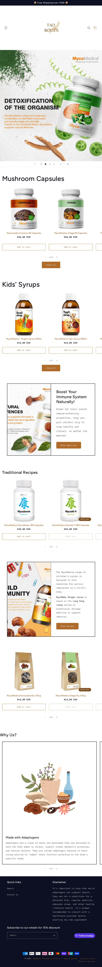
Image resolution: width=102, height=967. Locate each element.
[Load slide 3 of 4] (50, 164)
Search (10, 888)
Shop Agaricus (69, 445)
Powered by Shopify (51, 958)
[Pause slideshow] (67, 164)
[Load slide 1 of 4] (41, 164)
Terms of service (87, 961)
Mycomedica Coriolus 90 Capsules (24, 233)
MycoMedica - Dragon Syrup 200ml (24, 339)
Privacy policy (88, 958)
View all (51, 265)
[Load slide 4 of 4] (54, 164)
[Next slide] (60, 164)
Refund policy (70, 958)
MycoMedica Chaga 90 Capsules (70, 233)
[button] (6, 28)
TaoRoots (37, 958)
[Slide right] (57, 257)
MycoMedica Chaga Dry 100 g (71, 695)
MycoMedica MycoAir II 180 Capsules (71, 525)
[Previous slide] (35, 164)
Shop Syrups (67, 626)
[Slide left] (45, 257)
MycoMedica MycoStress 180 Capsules (24, 525)
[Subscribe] (54, 935)
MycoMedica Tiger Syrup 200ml (71, 339)
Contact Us (12, 895)
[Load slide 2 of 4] (45, 164)
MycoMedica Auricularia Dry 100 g (24, 695)
